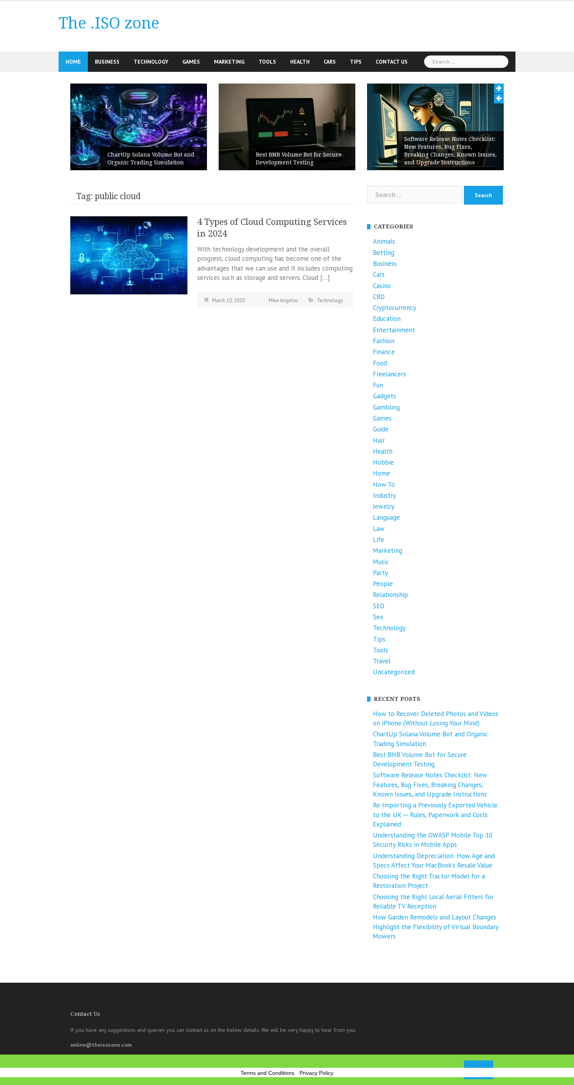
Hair (379, 440)
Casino (382, 285)
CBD (379, 296)
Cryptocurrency (394, 307)
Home (73, 61)
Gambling (386, 407)
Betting (383, 252)
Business (107, 61)
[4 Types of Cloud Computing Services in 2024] (128, 254)
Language (386, 517)
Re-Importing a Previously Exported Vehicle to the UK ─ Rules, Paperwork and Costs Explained (435, 814)
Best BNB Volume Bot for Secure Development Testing (299, 158)
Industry (384, 495)
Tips (356, 61)
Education (387, 318)
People (383, 583)
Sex (378, 617)
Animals (384, 241)
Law (379, 528)
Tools (267, 61)
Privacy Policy (316, 1073)
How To (384, 484)
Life (378, 539)
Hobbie (383, 462)
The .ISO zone (109, 23)
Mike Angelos (283, 300)
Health (300, 61)
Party (380, 572)
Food (380, 363)
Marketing (229, 61)
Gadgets (384, 396)
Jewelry (383, 506)
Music (381, 562)
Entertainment (394, 330)
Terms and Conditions (267, 1073)
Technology (151, 61)
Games (191, 61)
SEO (378, 606)
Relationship (390, 594)
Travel (381, 661)
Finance (384, 351)
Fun (378, 385)
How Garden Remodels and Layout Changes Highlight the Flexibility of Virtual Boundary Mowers (435, 927)
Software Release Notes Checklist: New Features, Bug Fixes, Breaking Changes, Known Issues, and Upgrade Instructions (450, 151)
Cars (330, 61)
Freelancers (389, 374)
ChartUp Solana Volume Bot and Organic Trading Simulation (150, 158)
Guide (381, 429)
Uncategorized (394, 672)
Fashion (383, 341)
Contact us (392, 61)
